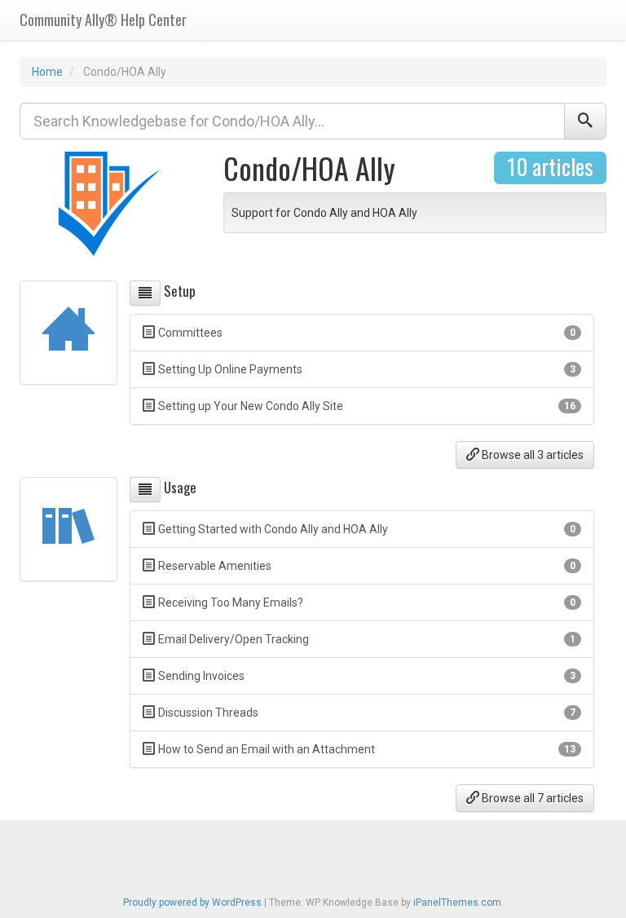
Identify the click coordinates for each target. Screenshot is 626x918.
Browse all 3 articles (531, 454)
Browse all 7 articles (531, 798)
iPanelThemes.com (457, 902)
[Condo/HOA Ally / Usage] (145, 489)
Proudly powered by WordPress (192, 902)
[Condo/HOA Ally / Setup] (145, 293)
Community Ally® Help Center (103, 19)
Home (47, 71)
